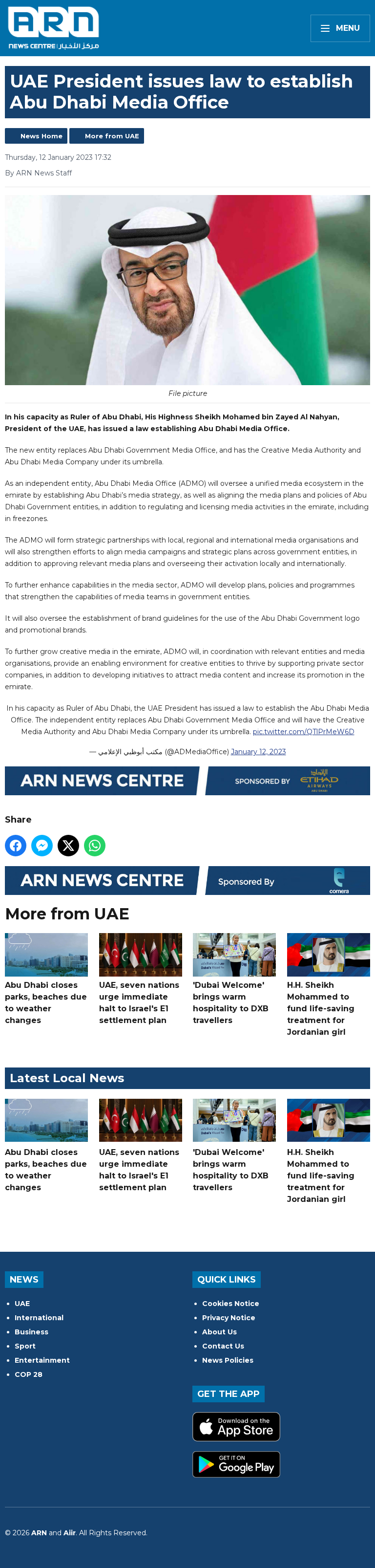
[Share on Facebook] (15, 845)
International (39, 1317)
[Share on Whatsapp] (94, 845)
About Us (219, 1332)
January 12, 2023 (258, 751)
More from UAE (112, 136)
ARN (39, 1532)
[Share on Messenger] (42, 845)
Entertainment (42, 1360)
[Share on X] (68, 845)
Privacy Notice (228, 1317)
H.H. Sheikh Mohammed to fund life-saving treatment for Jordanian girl (320, 1008)
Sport (25, 1346)
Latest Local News (67, 1078)
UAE (22, 1303)
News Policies (227, 1360)
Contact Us (223, 1346)
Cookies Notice (230, 1303)
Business (31, 1332)
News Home (41, 136)
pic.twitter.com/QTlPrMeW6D (303, 731)
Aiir (69, 1532)
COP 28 (28, 1374)
